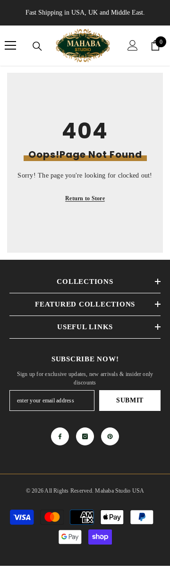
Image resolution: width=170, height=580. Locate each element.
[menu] (10, 45)
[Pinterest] (110, 436)
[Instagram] (85, 436)
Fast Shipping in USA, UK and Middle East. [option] (85, 12)
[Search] (37, 46)
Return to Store (85, 198)
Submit (130, 400)
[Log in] (133, 45)
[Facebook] (60, 436)
